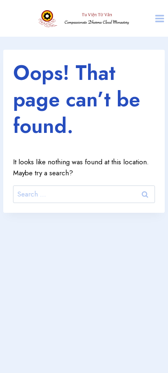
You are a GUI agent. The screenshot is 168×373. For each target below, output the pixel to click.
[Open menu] (159, 18)
